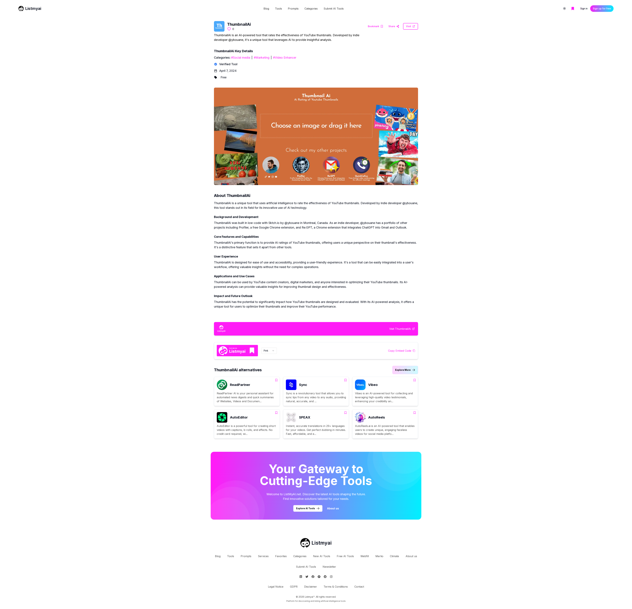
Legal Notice (275, 586)
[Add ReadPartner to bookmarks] (276, 380)
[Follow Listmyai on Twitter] (306, 576)
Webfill (364, 556)
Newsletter (329, 566)
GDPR (294, 586)
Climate (394, 556)
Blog (266, 8)
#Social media (240, 57)
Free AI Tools (345, 556)
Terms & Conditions (336, 586)
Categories (311, 8)
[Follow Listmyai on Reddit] (325, 576)
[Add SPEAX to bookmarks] (345, 412)
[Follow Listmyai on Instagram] (331, 576)
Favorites (281, 556)
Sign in (584, 8)
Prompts (293, 8)
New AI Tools (321, 556)
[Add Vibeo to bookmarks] (414, 380)
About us (333, 508)
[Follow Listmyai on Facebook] (313, 576)
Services (263, 556)
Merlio (379, 556)
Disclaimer (310, 586)
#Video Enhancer (284, 57)
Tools (278, 8)
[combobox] (269, 350)
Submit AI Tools (334, 8)
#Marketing (261, 57)
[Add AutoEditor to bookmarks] (276, 412)
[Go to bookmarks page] (573, 9)
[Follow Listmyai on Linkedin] (300, 576)
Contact (359, 586)
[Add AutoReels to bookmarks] (414, 412)
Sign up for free (602, 8)
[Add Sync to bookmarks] (345, 380)
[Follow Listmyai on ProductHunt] (319, 576)
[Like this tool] (229, 29)
